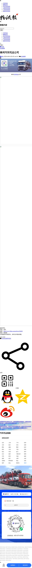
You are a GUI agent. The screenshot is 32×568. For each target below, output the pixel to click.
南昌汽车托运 (14, 557)
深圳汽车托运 (6, 11)
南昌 (25, 456)
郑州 (25, 451)
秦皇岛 (17, 463)
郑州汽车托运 (20, 555)
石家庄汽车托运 (9, 558)
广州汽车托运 (6, 9)
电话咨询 (25, 565)
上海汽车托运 (6, 8)
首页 (4, 566)
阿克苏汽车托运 (14, 547)
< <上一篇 (2, 424)
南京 (10, 444)
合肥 (17, 458)
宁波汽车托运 (15, 558)
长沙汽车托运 (2, 557)
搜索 (2, 30)
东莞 (25, 460)
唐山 (10, 463)
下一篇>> (2, 429)
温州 (3, 463)
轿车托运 (8, 338)
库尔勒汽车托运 (21, 547)
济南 (25, 449)
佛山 (17, 460)
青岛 (3, 449)
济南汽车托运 (26, 555)
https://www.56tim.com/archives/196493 (13, 331)
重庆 (17, 447)
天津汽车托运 (2, 558)
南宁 (10, 458)
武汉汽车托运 (8, 553)
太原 (25, 458)
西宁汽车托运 (26, 558)
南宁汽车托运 (20, 553)
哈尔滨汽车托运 (9, 555)
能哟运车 (5, 4)
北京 (3, 442)
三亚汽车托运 (8, 548)
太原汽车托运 (20, 557)
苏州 (10, 456)
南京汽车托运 (15, 555)
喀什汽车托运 (8, 547)
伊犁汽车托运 (2, 548)
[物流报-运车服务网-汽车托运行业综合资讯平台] (9, 20)
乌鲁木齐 (18, 454)
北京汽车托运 (6, 6)
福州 (10, 454)
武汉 (17, 444)
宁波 (17, 449)
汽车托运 (5, 3)
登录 (2, 45)
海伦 (2, 56)
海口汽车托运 (14, 548)
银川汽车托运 (2, 560)
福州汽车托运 (20, 558)
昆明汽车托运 (2, 552)
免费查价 (12, 565)
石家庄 (3, 460)
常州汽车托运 (14, 553)
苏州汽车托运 (20, 550)
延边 (3, 451)
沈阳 (25, 444)
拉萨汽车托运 (8, 552)
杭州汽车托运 (14, 550)
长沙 (3, 454)
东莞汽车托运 (8, 560)
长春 (10, 451)
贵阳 (3, 458)
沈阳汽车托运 (2, 555)
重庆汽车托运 (2, 553)
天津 (3, 444)
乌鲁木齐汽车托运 (28, 547)
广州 (17, 442)
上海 (10, 442)
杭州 (25, 447)
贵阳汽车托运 (25, 557)
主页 (2, 46)
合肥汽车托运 (8, 557)
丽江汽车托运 (14, 552)
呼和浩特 (11, 460)
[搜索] (16, 43)
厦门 (17, 451)
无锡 (17, 456)
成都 (10, 447)
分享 (1, 372)
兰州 (3, 456)
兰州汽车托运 (25, 550)
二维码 (17, 388)
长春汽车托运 (25, 553)
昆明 (25, 454)
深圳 (25, 442)
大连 (10, 449)
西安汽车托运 (20, 552)
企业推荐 (2, 48)
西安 (3, 447)
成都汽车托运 (25, 552)
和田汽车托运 (2, 547)
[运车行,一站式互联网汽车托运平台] (16, 71)
